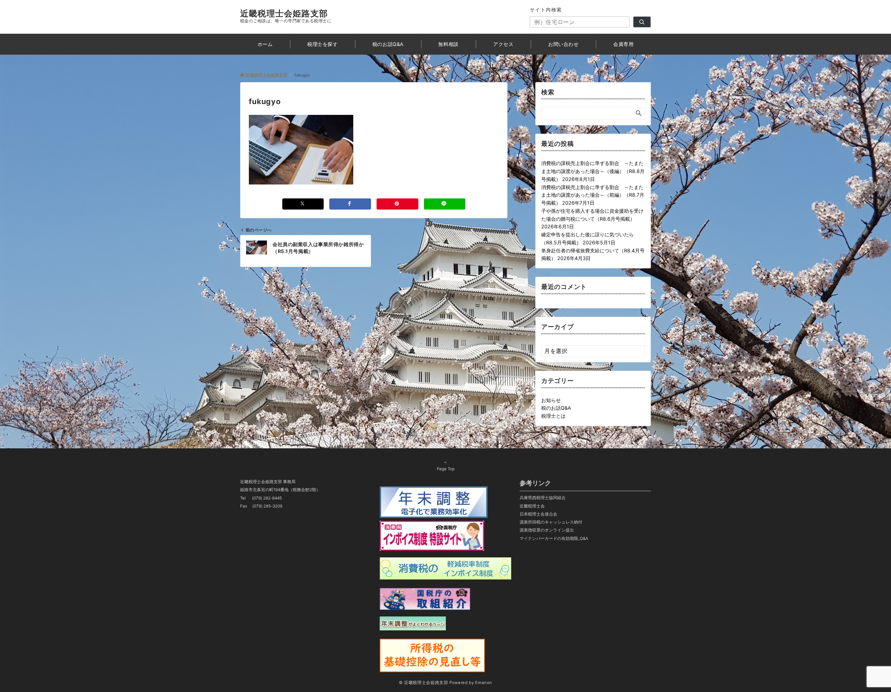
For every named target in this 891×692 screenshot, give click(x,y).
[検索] (642, 21)
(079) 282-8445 (267, 498)
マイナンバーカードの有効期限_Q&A (554, 538)
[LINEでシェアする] (445, 203)
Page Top (446, 468)
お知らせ (551, 400)
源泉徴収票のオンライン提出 (547, 530)
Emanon (483, 682)
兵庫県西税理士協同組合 (543, 497)
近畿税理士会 (532, 506)
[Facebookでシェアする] (350, 203)
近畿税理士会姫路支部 (284, 13)
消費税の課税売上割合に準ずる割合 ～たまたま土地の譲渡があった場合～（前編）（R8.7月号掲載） (592, 195)
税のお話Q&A (556, 408)
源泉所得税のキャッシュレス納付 (551, 522)
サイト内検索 (546, 10)
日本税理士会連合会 (538, 514)
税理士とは (553, 416)
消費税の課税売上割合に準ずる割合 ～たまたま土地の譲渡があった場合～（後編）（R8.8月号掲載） (593, 171)
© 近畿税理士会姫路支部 (423, 682)
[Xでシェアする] (303, 203)
